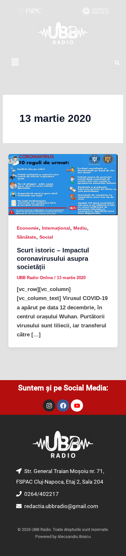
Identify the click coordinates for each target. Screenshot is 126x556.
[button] (14, 62)
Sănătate (26, 237)
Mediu (80, 228)
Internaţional (56, 228)
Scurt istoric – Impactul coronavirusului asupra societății (53, 258)
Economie (28, 228)
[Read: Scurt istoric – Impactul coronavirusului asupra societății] (63, 184)
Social (46, 237)
